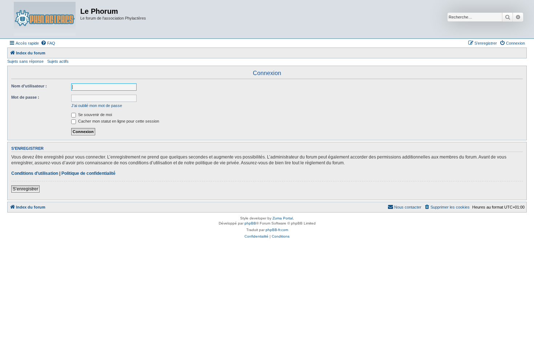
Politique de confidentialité (88, 173)
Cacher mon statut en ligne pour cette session (118, 121)
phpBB (250, 223)
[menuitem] (48, 43)
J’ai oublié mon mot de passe (96, 105)
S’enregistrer (25, 189)
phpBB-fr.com (277, 230)
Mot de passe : (25, 97)
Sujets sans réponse (25, 61)
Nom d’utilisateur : (29, 86)
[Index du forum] (44, 19)
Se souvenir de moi (94, 114)
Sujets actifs (58, 61)
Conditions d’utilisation (34, 173)
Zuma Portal (282, 218)
